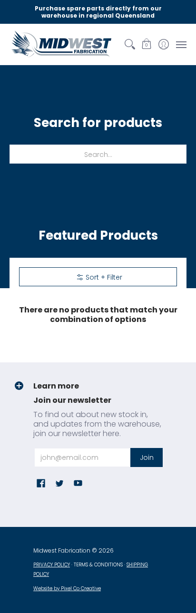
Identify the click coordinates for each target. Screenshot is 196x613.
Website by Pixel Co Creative (67, 588)
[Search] (129, 44)
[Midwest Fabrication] (62, 44)
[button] (146, 44)
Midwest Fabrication (61, 550)
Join (147, 457)
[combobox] (98, 154)
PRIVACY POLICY (51, 564)
